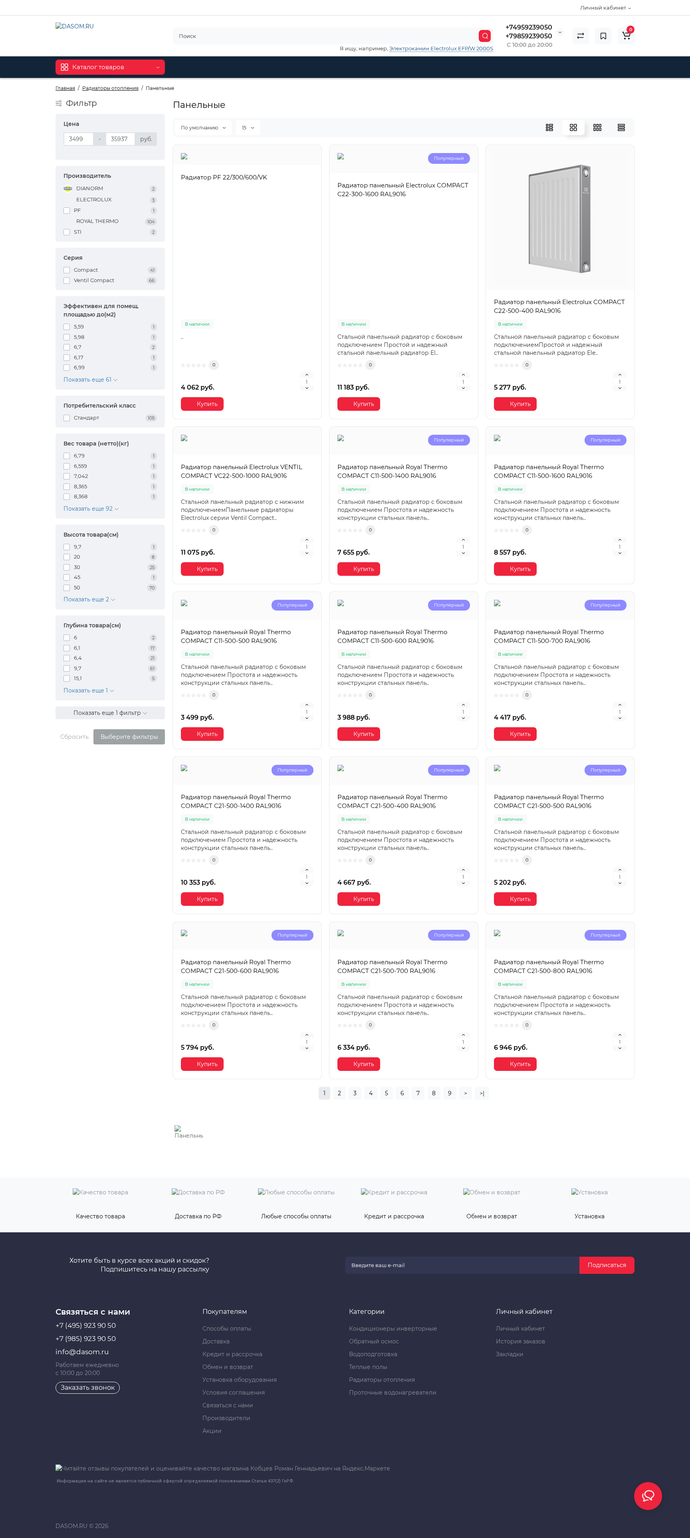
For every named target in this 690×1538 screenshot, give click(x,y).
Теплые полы (368, 1367)
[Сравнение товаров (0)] (580, 36)
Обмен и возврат (227, 1367)
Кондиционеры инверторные (393, 1328)
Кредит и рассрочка (232, 1354)
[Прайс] (621, 127)
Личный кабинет (520, 1328)
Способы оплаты (226, 1328)
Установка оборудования (239, 1379)
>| (482, 1093)
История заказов (520, 1341)
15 (245, 128)
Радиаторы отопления (382, 1379)
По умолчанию (200, 128)
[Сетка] (573, 127)
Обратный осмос (374, 1341)
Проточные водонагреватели (392, 1392)
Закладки (509, 1354)
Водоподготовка (373, 1354)
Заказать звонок (88, 1387)
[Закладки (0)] (603, 36)
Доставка (216, 1341)
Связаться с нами (227, 1405)
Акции (212, 1431)
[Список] (549, 127)
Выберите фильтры (129, 736)
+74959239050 (529, 27)
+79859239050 (529, 36)
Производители (226, 1418)
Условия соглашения (233, 1392)
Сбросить (74, 736)
